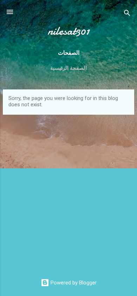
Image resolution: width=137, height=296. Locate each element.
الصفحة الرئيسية (68, 68)
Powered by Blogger (73, 283)
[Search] (127, 14)
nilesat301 (68, 31)
